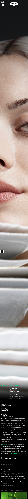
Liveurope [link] (4, 444)
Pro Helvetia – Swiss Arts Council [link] (17, 453)
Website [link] (4, 464)
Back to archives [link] (10, 385)
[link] (2, 251)
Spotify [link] (11, 464)
